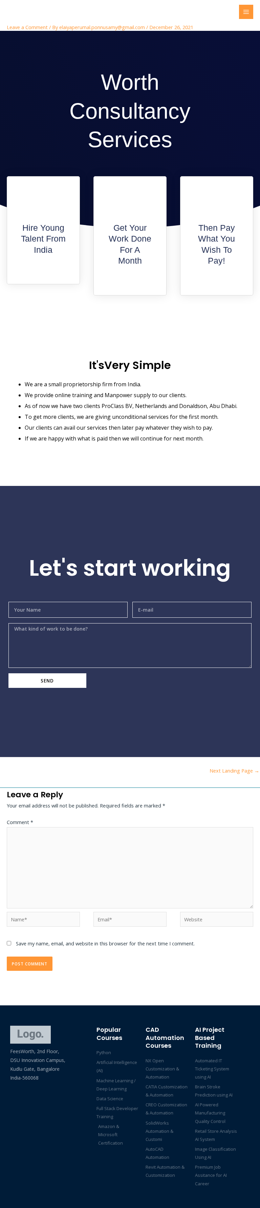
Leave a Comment (27, 27)
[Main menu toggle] (246, 12)
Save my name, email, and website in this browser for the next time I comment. (105, 943)
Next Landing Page (234, 770)
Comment (20, 822)
